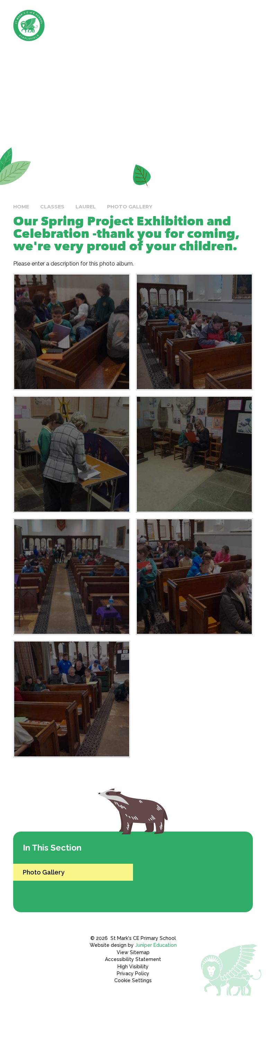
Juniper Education (156, 945)
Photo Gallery (129, 207)
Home (21, 207)
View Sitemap (133, 952)
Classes (52, 207)
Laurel (86, 207)
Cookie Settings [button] (133, 980)
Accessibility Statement (133, 959)
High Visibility (133, 966)
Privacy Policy (133, 973)
